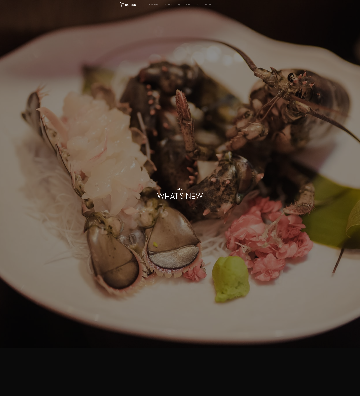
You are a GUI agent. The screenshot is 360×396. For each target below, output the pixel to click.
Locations (168, 5)
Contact (208, 5)
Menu (178, 5)
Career (188, 5)
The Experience (154, 5)
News (198, 5)
